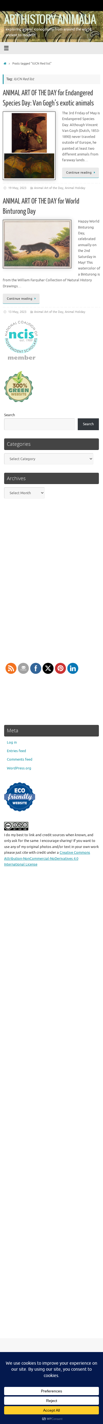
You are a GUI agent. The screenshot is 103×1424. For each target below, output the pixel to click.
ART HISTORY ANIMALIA (50, 20)
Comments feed (19, 759)
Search (9, 415)
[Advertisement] (51, 1106)
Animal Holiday (75, 188)
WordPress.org (19, 768)
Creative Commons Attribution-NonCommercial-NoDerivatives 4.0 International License (47, 858)
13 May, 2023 (17, 312)
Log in (12, 742)
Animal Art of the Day (48, 188)
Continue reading (78, 172)
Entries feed (16, 751)
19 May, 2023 (17, 188)
